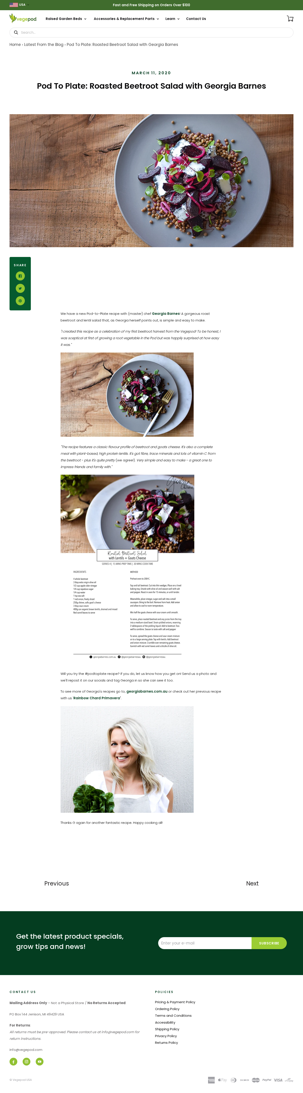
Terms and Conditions (173, 1015)
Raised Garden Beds (64, 18)
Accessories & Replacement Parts (124, 18)
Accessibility (165, 1022)
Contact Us (196, 18)
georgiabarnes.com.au (146, 691)
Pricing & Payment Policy (175, 1002)
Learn (170, 18)
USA (22, 5)
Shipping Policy (167, 1029)
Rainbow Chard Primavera (96, 698)
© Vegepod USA (21, 1080)
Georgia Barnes (166, 313)
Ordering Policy (167, 1009)
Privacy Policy (166, 1036)
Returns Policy (166, 1042)
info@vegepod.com (26, 1049)
